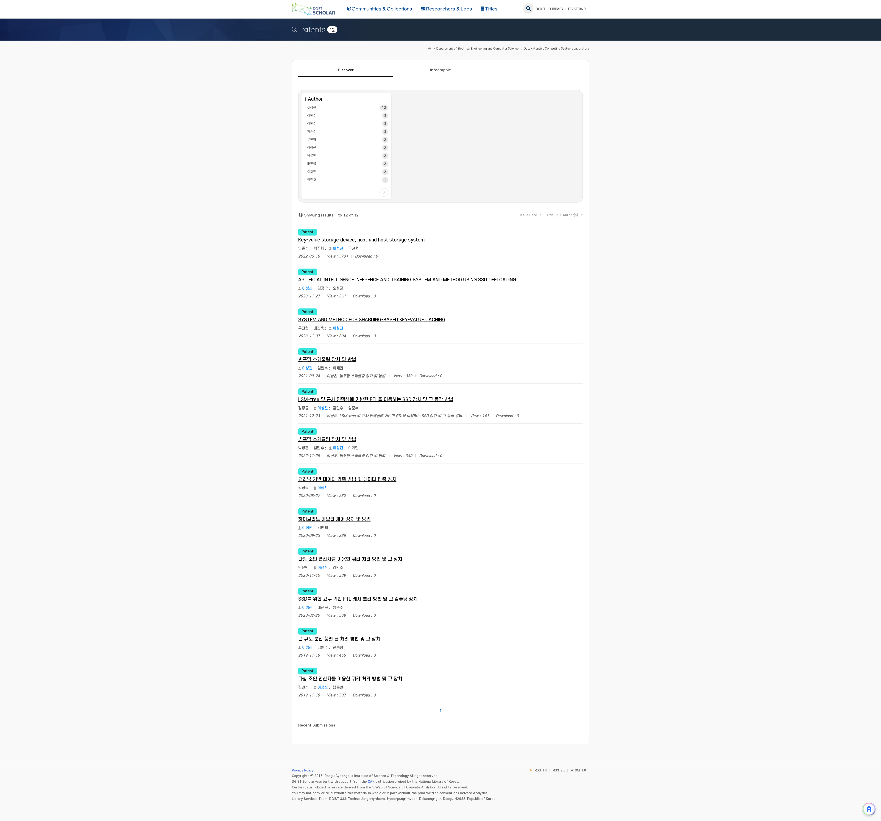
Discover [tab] (346, 70)
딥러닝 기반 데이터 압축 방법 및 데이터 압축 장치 (347, 479)
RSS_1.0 (541, 770)
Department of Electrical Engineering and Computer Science (477, 48)
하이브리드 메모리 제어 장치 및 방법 (334, 519)
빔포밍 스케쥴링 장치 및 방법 (327, 439)
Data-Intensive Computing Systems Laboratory (556, 48)
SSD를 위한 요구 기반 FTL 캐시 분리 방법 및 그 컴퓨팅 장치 (358, 599)
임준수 (311, 132)
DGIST (541, 9)
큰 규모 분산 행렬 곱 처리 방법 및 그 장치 (339, 639)
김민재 (311, 180)
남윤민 (311, 156)
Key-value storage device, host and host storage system (361, 240)
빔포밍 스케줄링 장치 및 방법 (327, 359)
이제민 (311, 172)
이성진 (311, 108)
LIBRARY (556, 9)
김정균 (311, 148)
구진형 (311, 140)
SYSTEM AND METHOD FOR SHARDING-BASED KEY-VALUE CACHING (371, 319)
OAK (371, 782)
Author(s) (570, 215)
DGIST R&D (577, 9)
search (528, 8)
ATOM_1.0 (578, 770)
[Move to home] (429, 48)
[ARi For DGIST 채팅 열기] (869, 809)
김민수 (311, 116)
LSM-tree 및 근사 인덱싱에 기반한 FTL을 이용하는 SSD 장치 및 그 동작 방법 (375, 399)
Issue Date (528, 215)
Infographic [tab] (440, 70)
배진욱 (311, 164)
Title (550, 215)
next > (383, 192)
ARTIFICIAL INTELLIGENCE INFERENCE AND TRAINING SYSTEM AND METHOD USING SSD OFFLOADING (407, 280)
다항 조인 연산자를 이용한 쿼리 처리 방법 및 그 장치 (350, 559)
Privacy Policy (302, 770)
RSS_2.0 (559, 770)
